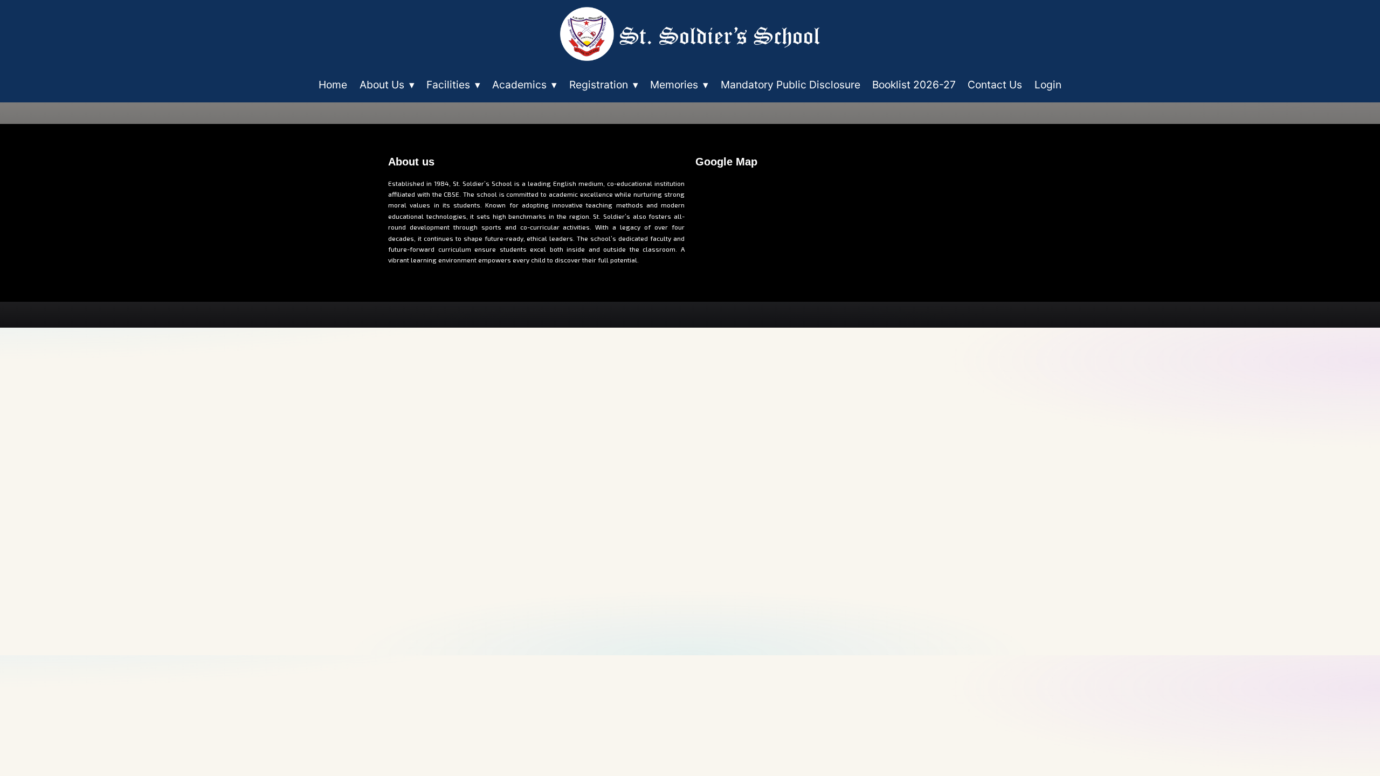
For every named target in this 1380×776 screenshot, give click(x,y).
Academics (524, 84)
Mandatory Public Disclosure (790, 84)
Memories (679, 84)
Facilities (453, 84)
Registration (603, 84)
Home (333, 84)
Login (1047, 84)
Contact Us (995, 84)
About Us (387, 84)
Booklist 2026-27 (914, 84)
